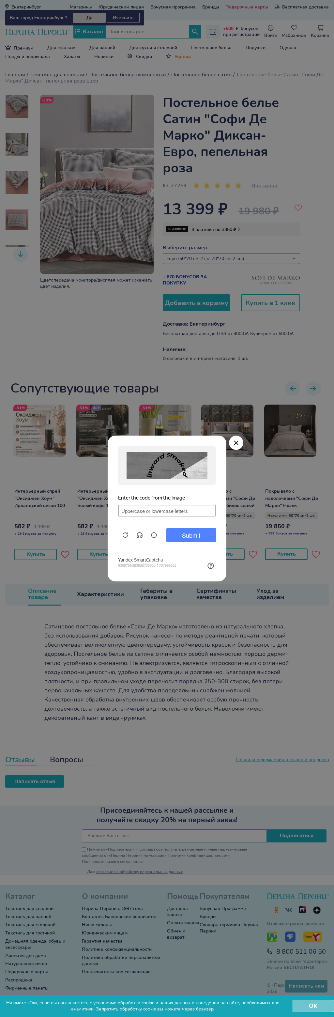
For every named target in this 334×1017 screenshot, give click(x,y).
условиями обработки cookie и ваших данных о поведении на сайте (166, 1003)
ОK (313, 1006)
